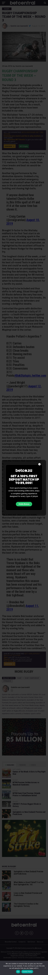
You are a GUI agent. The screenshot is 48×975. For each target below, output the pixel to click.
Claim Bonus (24, 504)
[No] (45, 968)
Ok (18, 972)
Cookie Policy (27, 972)
